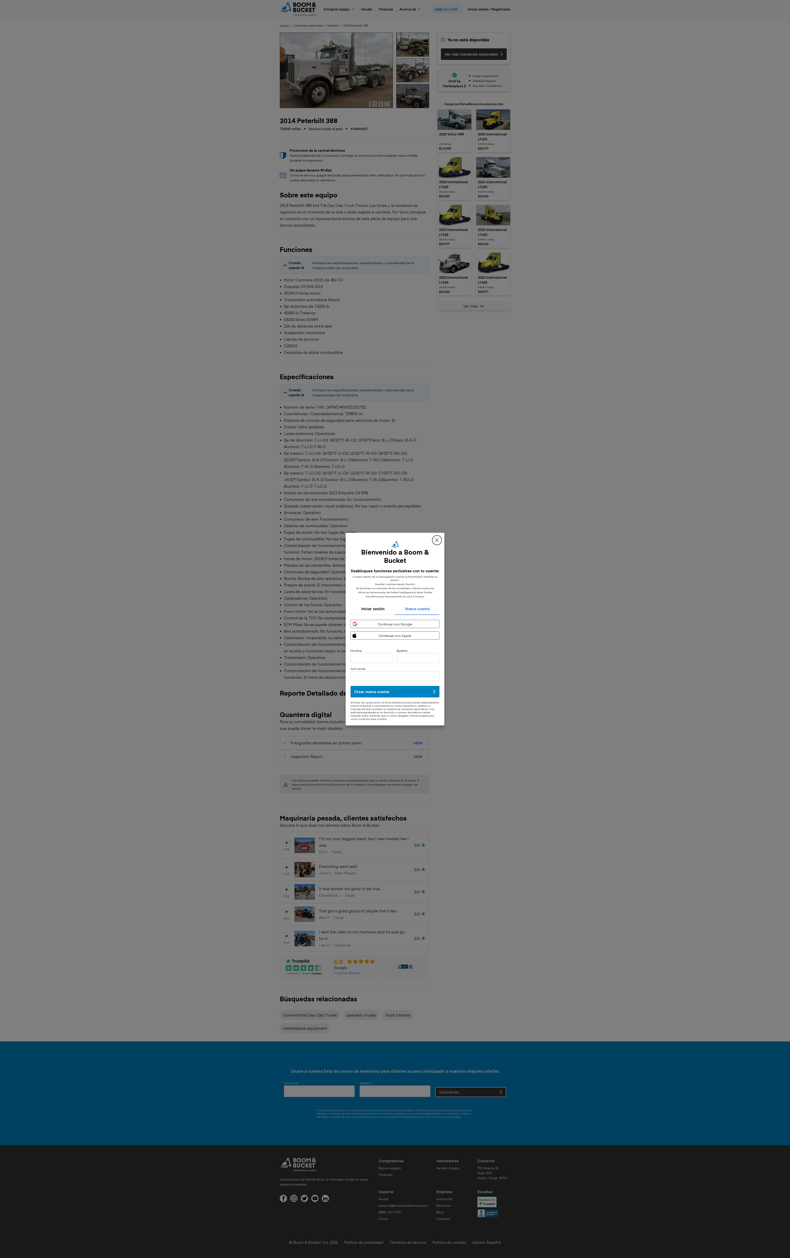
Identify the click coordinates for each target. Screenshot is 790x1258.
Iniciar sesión (373, 608)
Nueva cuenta (417, 608)
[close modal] (437, 540)
